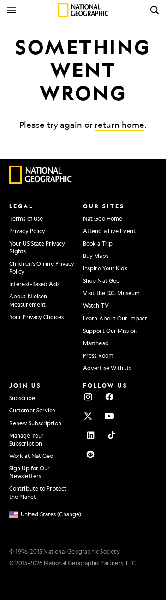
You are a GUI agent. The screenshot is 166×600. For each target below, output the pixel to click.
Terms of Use (26, 218)
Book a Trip (98, 243)
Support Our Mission (110, 330)
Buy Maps (95, 255)
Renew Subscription (35, 423)
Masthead (96, 343)
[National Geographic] (83, 10)
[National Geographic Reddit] (90, 454)
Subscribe (22, 397)
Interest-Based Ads (34, 283)
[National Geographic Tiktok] (111, 435)
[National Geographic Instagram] (88, 396)
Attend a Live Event (109, 230)
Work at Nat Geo (31, 455)
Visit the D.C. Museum (111, 293)
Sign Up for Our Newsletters (29, 472)
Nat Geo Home (102, 218)
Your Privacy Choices (36, 316)
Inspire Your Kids (105, 268)
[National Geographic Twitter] (88, 416)
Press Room (98, 355)
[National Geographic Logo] (40, 181)
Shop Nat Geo (101, 280)
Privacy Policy (27, 230)
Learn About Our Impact (115, 318)
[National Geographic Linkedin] (90, 435)
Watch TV (96, 305)
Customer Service (32, 410)
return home (119, 125)
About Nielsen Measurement (28, 300)
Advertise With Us (107, 367)
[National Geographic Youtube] (109, 416)
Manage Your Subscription (26, 439)
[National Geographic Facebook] (109, 396)
